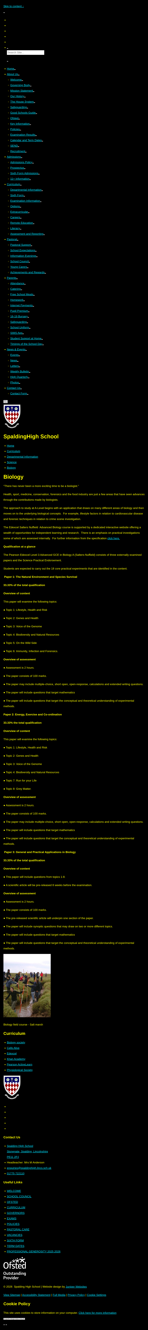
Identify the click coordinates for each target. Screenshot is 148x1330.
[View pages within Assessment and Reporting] (44, 234)
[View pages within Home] (15, 69)
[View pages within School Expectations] (36, 251)
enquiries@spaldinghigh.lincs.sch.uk (29, 1167)
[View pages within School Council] (29, 262)
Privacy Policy (76, 1294)
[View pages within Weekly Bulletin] (29, 372)
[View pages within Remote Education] (33, 223)
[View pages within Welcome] (22, 80)
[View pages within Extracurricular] (28, 212)
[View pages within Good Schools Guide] (36, 113)
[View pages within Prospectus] (24, 168)
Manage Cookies (15, 1319)
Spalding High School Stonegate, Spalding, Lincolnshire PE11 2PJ (27, 1151)
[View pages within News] (17, 361)
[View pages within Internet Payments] (33, 306)
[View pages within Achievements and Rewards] (45, 273)
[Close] (4, 1324)
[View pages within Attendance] (25, 284)
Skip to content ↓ (13, 6)
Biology (11, 467)
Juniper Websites (76, 1286)
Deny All (22, 1319)
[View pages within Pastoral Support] (31, 245)
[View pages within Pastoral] (17, 240)
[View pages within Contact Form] (27, 394)
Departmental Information (22, 456)
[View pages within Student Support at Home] (42, 339)
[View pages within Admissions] (21, 157)
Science (12, 462)
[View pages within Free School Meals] (34, 295)
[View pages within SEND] (18, 146)
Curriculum (13, 451)
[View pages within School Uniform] (29, 328)
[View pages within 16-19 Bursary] (28, 317)
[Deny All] (6, 1324)
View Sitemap (11, 1294)
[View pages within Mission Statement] (33, 91)
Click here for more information (97, 1312)
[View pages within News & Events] (26, 350)
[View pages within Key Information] (30, 124)
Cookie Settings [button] (96, 1294)
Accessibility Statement (36, 1294)
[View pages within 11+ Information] (30, 179)
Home (10, 445)
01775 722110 (15, 1173)
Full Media (59, 1294)
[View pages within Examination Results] (36, 135)
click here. (113, 538)
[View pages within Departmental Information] (42, 190)
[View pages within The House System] (34, 102)
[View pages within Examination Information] (40, 201)
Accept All (6, 1319)
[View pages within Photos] (19, 383)
